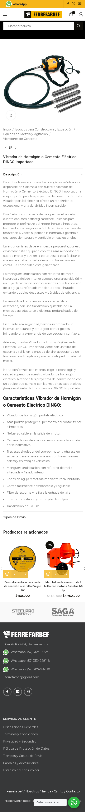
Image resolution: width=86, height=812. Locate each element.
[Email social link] (80, 4)
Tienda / (47, 791)
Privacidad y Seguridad (19, 741)
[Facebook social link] (68, 4)
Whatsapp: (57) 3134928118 (30, 661)
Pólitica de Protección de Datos (26, 748)
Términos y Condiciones (20, 734)
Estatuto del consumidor (21, 770)
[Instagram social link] (28, 692)
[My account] (81, 14)
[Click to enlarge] (11, 115)
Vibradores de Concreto (20, 139)
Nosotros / (33, 791)
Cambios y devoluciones (20, 763)
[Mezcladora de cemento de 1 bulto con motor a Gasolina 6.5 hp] (63, 559)
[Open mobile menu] (5, 14)
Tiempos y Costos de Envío (23, 756)
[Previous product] (5, 147)
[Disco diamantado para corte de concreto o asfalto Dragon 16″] (22, 559)
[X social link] (74, 4)
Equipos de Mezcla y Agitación (25, 134)
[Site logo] (43, 14)
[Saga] (63, 612)
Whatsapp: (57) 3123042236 (30, 652)
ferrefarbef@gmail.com (22, 677)
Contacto (73, 791)
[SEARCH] (78, 26)
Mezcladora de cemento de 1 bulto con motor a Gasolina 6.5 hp (63, 586)
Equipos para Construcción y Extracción (43, 129)
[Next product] (15, 147)
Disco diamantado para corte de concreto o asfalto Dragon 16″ (22, 586)
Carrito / (59, 791)
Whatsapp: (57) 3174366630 (30, 669)
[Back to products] (10, 147)
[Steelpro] (23, 612)
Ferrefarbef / (15, 791)
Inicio (7, 129)
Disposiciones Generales (20, 727)
